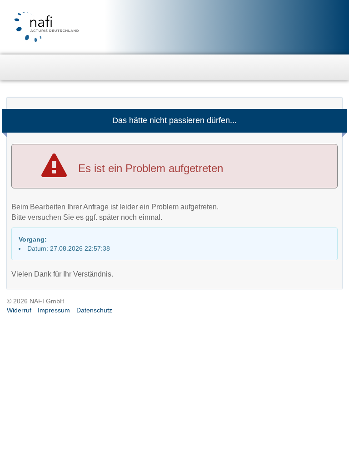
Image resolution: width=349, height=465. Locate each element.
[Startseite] (13, 65)
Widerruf (19, 310)
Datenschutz (94, 310)
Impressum (54, 310)
